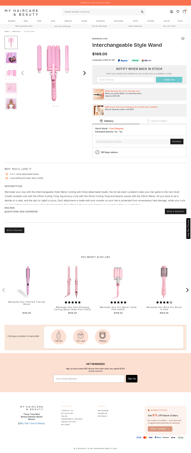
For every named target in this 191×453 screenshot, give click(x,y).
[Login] (172, 12)
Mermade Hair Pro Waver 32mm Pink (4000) (118, 308)
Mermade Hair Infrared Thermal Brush (26, 303)
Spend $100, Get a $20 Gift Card (95, 3)
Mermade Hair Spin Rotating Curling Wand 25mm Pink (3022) (72, 308)
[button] (84, 73)
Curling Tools (29, 31)
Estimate (177, 141)
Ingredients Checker (71, 419)
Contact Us (67, 410)
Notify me (169, 79)
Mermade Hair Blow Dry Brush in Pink (164, 308)
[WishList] (178, 12)
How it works (160, 429)
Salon (64, 416)
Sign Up (132, 378)
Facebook (102, 413)
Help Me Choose (188, 229)
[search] (142, 12)
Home (7, 31)
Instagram (103, 410)
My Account (67, 413)
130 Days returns (109, 152)
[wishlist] (182, 39)
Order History (68, 422)
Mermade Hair (100, 39)
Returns (65, 424)
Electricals (16, 31)
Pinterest (103, 416)
